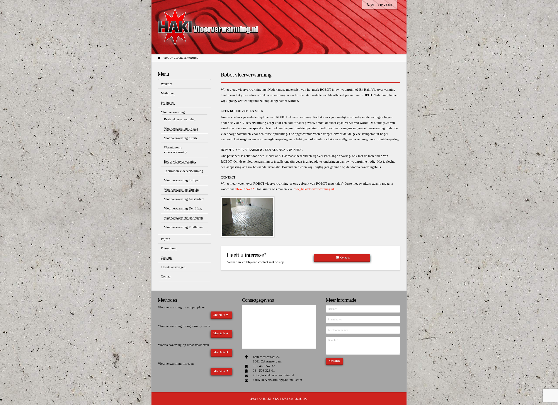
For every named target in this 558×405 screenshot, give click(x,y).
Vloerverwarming (173, 112)
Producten (168, 102)
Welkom (166, 84)
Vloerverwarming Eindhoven (184, 227)
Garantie (166, 257)
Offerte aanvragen (173, 267)
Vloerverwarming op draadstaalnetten (183, 345)
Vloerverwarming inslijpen (182, 180)
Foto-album (169, 248)
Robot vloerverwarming (180, 161)
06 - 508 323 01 (264, 370)
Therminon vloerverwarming (183, 171)
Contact (166, 276)
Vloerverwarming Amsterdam (184, 199)
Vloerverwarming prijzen (181, 128)
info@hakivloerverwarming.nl (313, 189)
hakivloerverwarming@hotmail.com (277, 379)
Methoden (168, 93)
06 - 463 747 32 (264, 366)
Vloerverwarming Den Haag (183, 208)
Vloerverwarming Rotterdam (183, 218)
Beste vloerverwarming (180, 119)
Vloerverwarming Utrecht (181, 189)
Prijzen (165, 239)
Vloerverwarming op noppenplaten (182, 307)
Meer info (219, 314)
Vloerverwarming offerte (181, 138)
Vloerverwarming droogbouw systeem (184, 326)
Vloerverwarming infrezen (176, 363)
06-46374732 (244, 189)
